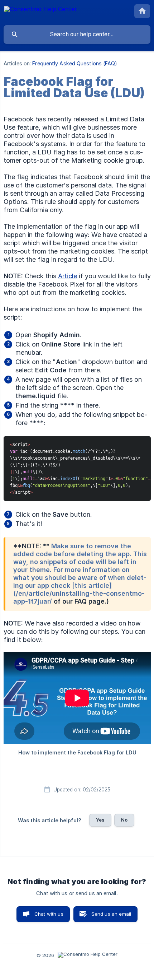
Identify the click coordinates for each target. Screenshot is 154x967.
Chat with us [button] (48, 914)
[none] (40, 12)
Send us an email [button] (111, 914)
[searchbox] (77, 34)
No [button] (124, 820)
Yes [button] (100, 820)
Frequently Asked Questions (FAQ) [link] (74, 63)
